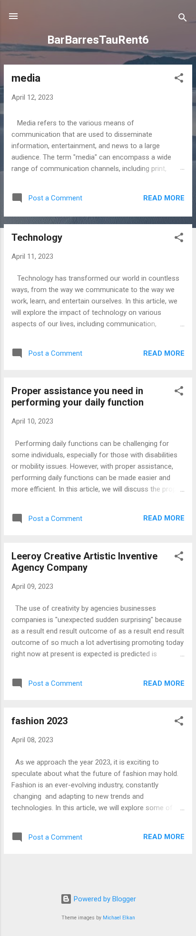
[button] (179, 79)
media (25, 78)
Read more (164, 198)
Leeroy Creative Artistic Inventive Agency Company (84, 561)
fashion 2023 (39, 721)
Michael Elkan (119, 918)
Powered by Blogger (104, 899)
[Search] (182, 19)
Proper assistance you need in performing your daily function (77, 396)
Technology (36, 237)
